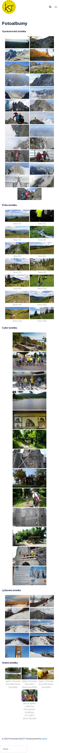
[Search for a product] (50, 7)
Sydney (44, 738)
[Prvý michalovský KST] (9, 6)
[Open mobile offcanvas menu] (56, 7)
